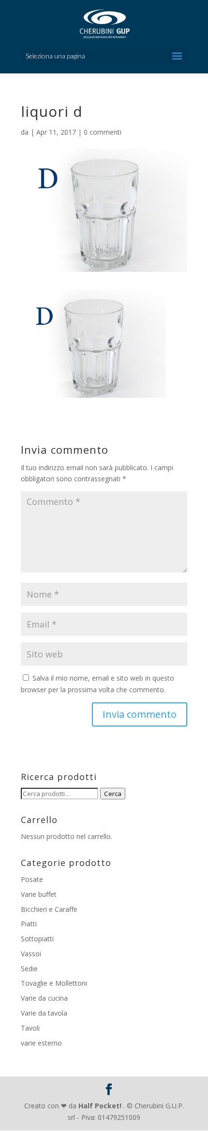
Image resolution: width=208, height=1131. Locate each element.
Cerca (112, 793)
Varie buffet (39, 894)
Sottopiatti (37, 938)
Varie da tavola (44, 1013)
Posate (32, 879)
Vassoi (31, 953)
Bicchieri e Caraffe (49, 909)
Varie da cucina (44, 998)
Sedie (29, 968)
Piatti (29, 923)
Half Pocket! (99, 1105)
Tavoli (30, 1028)
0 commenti (102, 132)
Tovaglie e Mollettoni (54, 983)
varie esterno (41, 1042)
